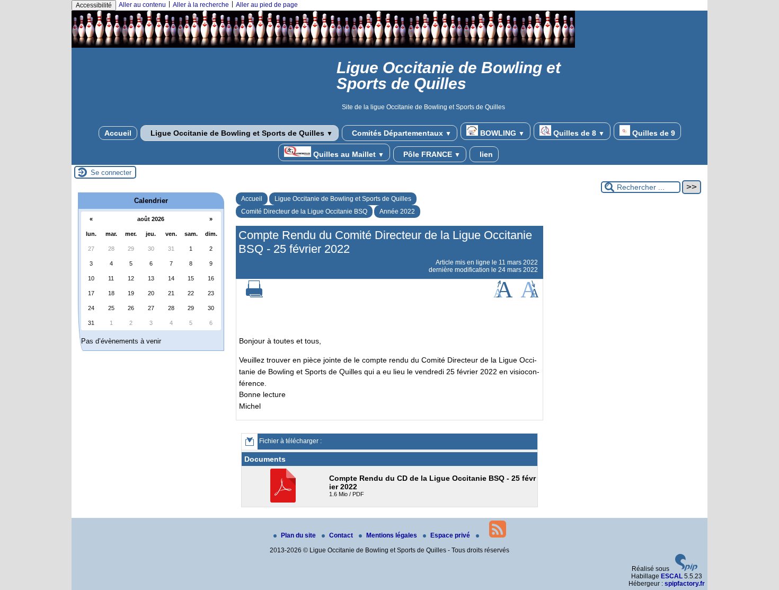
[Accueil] (323, 45)
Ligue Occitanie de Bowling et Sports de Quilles (240, 133)
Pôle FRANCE (431, 154)
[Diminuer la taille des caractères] (529, 295)
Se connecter (111, 173)
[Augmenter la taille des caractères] (502, 295)
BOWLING (501, 133)
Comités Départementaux (401, 133)
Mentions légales (392, 535)
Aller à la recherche (201, 4)
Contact (342, 535)
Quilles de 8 (578, 133)
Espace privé (451, 535)
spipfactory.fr (685, 583)
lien (485, 154)
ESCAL (672, 576)
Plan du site (299, 535)
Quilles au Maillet (347, 154)
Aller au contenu (142, 4)
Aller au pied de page (267, 4)
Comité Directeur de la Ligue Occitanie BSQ (304, 211)
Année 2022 (397, 211)
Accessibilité (94, 5)
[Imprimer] (254, 295)
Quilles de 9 (652, 133)
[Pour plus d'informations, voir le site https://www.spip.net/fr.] (686, 569)
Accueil (117, 133)
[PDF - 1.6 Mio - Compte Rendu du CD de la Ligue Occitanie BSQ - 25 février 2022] (284, 500)
